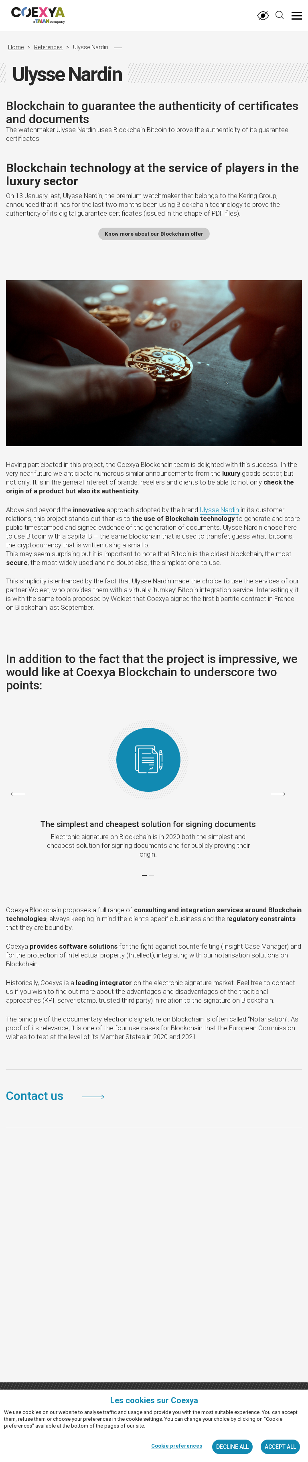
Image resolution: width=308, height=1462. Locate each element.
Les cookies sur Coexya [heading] (154, 1400)
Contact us (36, 1096)
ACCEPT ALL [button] (280, 1447)
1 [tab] (144, 875)
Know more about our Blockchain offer (154, 234)
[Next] (278, 794)
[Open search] (279, 14)
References (48, 47)
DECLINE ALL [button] (232, 1447)
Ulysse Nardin (219, 510)
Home (16, 47)
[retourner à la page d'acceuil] (54, 16)
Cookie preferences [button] (176, 1446)
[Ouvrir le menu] (297, 16)
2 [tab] (151, 875)
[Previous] (17, 794)
